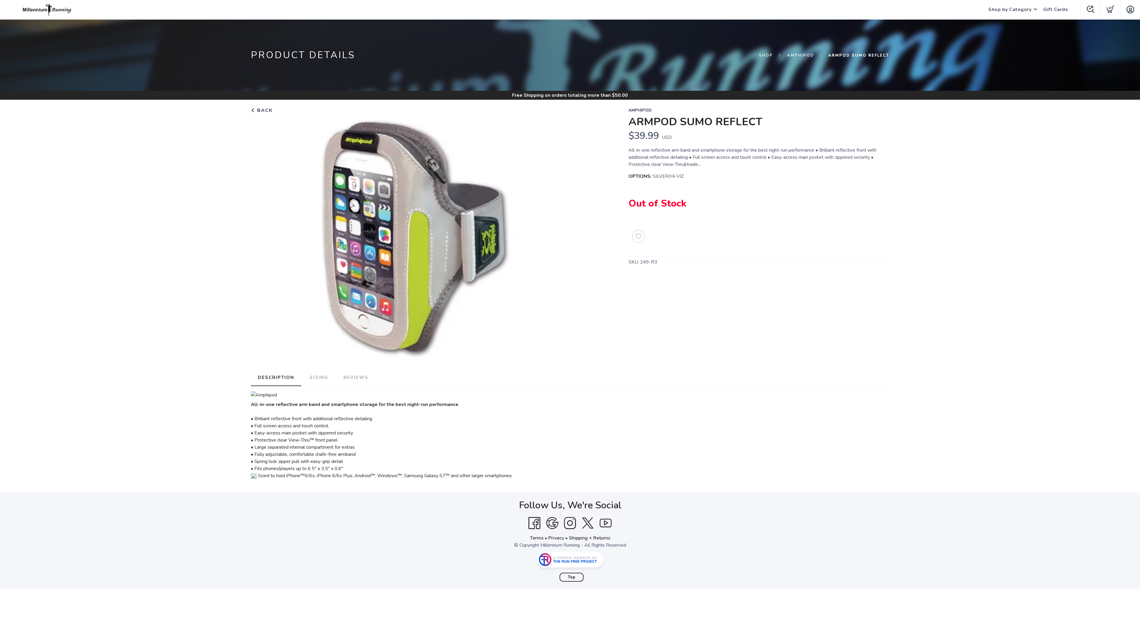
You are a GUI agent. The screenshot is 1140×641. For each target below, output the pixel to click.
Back (264, 110)
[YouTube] (606, 523)
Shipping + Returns (589, 538)
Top (571, 577)
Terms (537, 538)
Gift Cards (1055, 9)
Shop (766, 55)
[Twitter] (588, 523)
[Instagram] (570, 523)
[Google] (552, 523)
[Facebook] (534, 523)
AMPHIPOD (800, 55)
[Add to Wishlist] (638, 236)
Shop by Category (1009, 9)
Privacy (556, 538)
